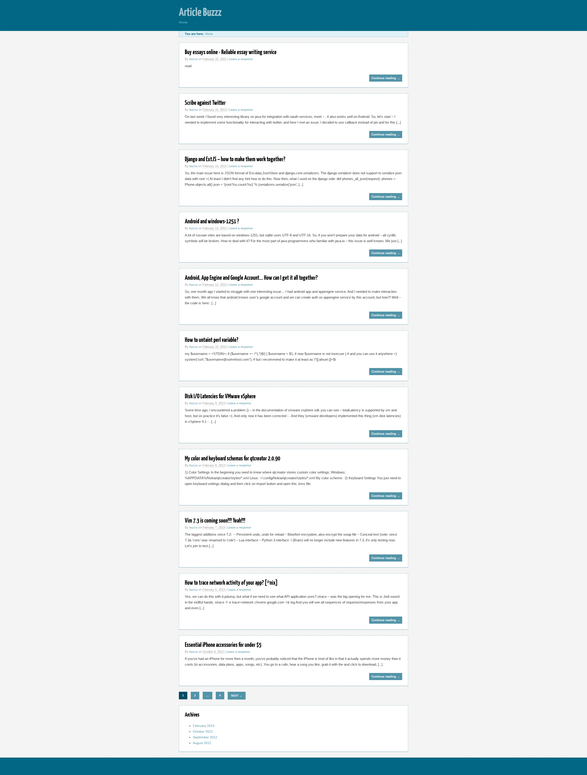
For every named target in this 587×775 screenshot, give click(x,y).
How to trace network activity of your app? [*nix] (231, 582)
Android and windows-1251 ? (212, 221)
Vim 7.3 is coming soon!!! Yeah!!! (215, 520)
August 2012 (202, 743)
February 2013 (203, 726)
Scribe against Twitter (205, 102)
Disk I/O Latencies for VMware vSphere (220, 396)
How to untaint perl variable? (211, 339)
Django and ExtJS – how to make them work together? (235, 159)
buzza (193, 59)
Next (236, 695)
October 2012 (203, 731)
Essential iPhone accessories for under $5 (223, 644)
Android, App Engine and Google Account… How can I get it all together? (251, 277)
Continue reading (385, 78)
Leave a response (241, 59)
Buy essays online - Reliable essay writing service (231, 51)
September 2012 (205, 737)
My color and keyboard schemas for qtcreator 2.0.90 (232, 458)
